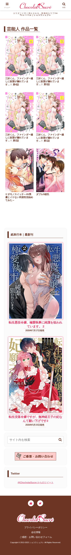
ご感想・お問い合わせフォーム (36, 537)
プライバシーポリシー (35, 527)
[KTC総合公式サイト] (31, 503)
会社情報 (35, 532)
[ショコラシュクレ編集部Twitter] (40, 503)
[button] (60, 440)
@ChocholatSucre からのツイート (35, 482)
